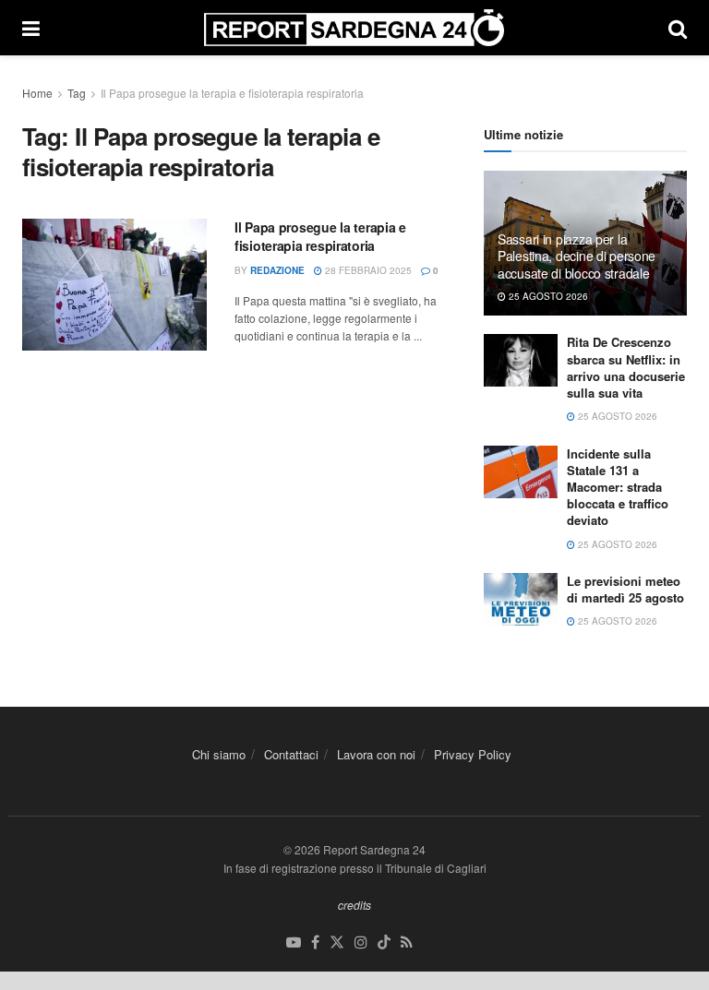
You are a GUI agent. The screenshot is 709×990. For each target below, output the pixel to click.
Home (37, 93)
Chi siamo (219, 754)
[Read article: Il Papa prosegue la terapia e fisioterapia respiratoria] (114, 285)
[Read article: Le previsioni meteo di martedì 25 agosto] (521, 599)
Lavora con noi (376, 754)
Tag (76, 93)
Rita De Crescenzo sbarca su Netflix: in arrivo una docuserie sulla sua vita (626, 367)
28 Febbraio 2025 (367, 270)
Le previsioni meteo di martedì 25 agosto (625, 589)
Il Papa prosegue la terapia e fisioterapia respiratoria (232, 93)
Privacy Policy (472, 754)
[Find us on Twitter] (337, 942)
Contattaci (291, 754)
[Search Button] (677, 27)
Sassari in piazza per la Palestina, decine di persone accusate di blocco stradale (576, 255)
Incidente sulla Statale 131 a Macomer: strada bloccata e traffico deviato (617, 487)
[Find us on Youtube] (293, 942)
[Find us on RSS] (407, 942)
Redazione (277, 270)
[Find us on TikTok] (384, 942)
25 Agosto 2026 (547, 296)
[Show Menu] (31, 27)
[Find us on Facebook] (315, 942)
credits (354, 904)
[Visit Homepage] (354, 27)
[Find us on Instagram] (360, 942)
